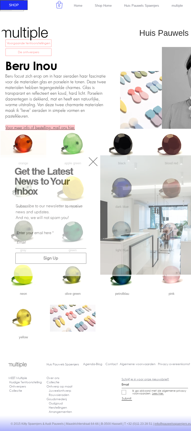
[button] (93, 161)
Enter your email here (34, 233)
